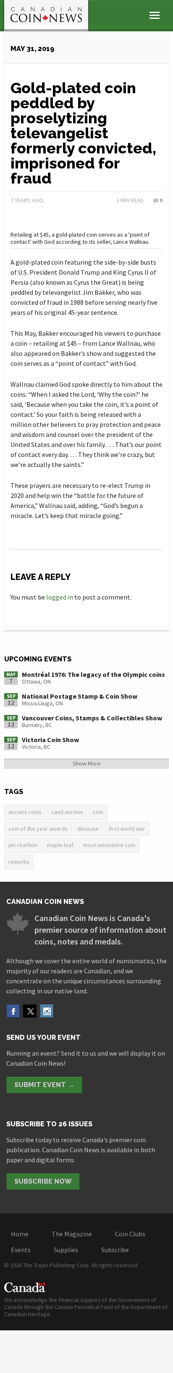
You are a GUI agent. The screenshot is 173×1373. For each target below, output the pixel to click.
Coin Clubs (130, 1234)
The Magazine (72, 1234)
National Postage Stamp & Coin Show (79, 696)
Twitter (30, 1011)
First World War (127, 828)
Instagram (46, 1011)
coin (98, 812)
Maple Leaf (60, 845)
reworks (18, 861)
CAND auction (67, 812)
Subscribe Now (43, 1181)
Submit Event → (44, 1085)
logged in (59, 597)
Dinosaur (88, 828)
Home (20, 1234)
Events (21, 1249)
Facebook (13, 1011)
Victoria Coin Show (50, 739)
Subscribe (115, 1249)
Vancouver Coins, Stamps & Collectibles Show (92, 718)
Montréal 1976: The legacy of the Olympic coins (93, 674)
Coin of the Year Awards (38, 828)
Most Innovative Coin (109, 845)
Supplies (66, 1249)
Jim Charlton (22, 845)
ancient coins (25, 812)
